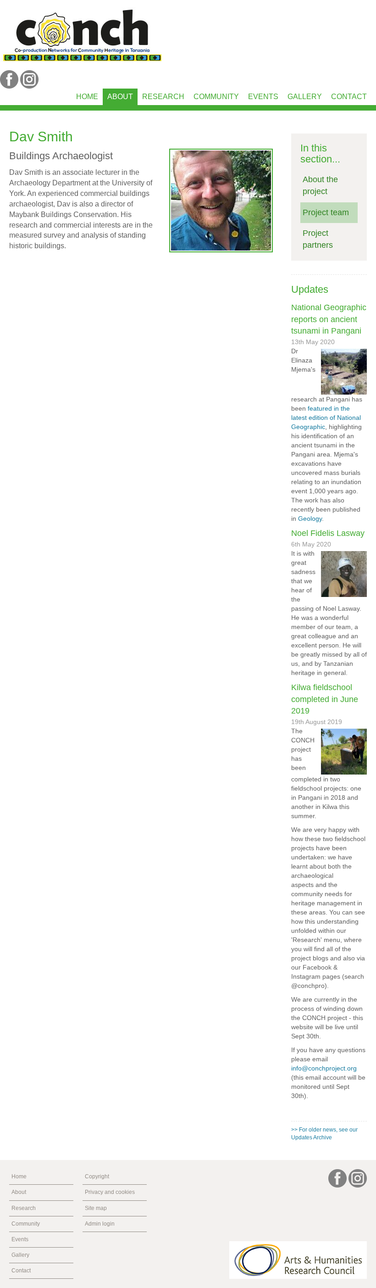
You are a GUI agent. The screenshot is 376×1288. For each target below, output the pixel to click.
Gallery (305, 96)
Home (87, 96)
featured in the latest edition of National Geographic (326, 417)
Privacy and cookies (110, 1192)
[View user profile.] (221, 201)
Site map (96, 1208)
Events (263, 96)
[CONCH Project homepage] (82, 35)
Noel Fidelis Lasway (328, 533)
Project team (326, 212)
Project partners (318, 239)
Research (163, 96)
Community (216, 96)
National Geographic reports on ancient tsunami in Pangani (328, 319)
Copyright (97, 1176)
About (120, 96)
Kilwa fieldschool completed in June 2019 (324, 699)
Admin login (100, 1224)
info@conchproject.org (324, 1068)
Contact (349, 96)
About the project (320, 185)
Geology (310, 518)
